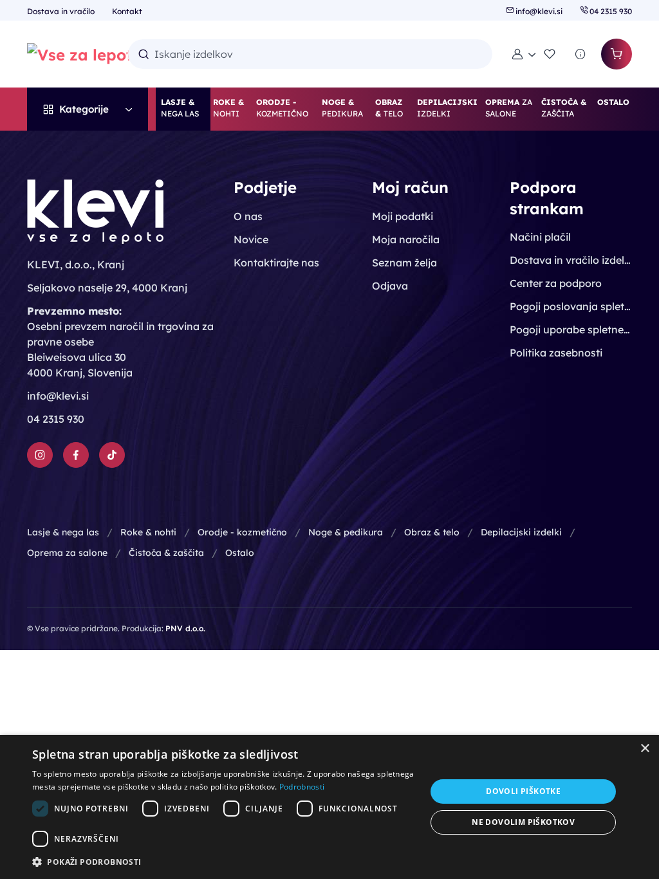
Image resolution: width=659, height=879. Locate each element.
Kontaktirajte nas (276, 262)
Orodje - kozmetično (242, 532)
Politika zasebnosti (556, 352)
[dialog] (329, 807)
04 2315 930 (610, 11)
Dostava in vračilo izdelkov (571, 260)
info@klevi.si (539, 11)
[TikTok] (112, 455)
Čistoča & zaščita (166, 553)
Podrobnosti (301, 786)
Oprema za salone (67, 553)
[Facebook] (76, 455)
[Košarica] (616, 54)
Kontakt (127, 11)
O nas (248, 216)
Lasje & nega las (63, 532)
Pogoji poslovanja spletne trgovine (571, 306)
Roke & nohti (148, 532)
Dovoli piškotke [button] (523, 791)
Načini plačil (540, 236)
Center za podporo (556, 283)
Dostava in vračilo (62, 11)
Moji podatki (402, 216)
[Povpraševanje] (580, 54)
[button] (523, 54)
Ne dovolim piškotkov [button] (523, 822)
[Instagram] (40, 455)
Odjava (390, 285)
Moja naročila (406, 239)
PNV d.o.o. (185, 628)
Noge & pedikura (345, 532)
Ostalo (239, 553)
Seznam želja (404, 262)
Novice (251, 239)
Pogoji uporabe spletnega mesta (571, 329)
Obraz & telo (431, 532)
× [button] (644, 749)
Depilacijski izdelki (521, 532)
